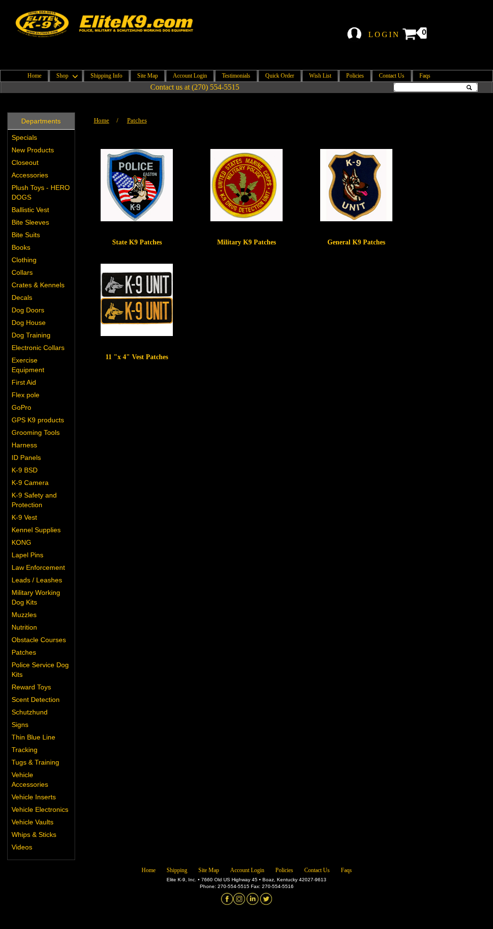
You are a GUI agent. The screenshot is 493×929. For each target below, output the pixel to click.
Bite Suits (26, 235)
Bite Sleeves (30, 222)
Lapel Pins (27, 555)
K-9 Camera (30, 482)
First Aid (24, 382)
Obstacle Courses (39, 640)
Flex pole (25, 395)
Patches (24, 652)
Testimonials (236, 75)
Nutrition (24, 627)
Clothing (24, 260)
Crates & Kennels (38, 285)
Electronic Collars (38, 347)
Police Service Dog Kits (40, 669)
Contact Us (391, 75)
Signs (20, 724)
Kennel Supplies (36, 530)
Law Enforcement (38, 567)
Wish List (320, 75)
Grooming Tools (36, 432)
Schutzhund (30, 712)
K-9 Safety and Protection (34, 500)
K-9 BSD (25, 470)
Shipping (177, 870)
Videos (22, 847)
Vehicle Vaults (32, 822)
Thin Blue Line (33, 737)
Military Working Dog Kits (36, 597)
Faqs (424, 75)
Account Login (190, 75)
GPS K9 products (38, 420)
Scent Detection (36, 699)
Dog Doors (28, 310)
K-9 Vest (24, 517)
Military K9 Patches (246, 242)
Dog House (29, 322)
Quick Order (279, 75)
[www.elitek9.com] (110, 24)
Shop (63, 75)
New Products (33, 150)
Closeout (25, 162)
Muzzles (24, 615)
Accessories (30, 175)
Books (21, 247)
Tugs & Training (35, 762)
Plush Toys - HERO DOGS (41, 192)
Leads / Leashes (37, 580)
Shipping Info (106, 75)
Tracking (25, 750)
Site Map (147, 75)
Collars (22, 272)
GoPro (21, 407)
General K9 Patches (356, 242)
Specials (24, 137)
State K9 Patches (137, 242)
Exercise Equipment (28, 365)
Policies (355, 75)
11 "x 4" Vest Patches (136, 357)
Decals (22, 297)
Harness (24, 445)
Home (34, 75)
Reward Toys (31, 687)
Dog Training (31, 335)
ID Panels (26, 457)
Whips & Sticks (34, 834)
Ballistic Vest (30, 210)
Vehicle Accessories (30, 779)
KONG (21, 542)
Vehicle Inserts (34, 797)
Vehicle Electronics (40, 809)
